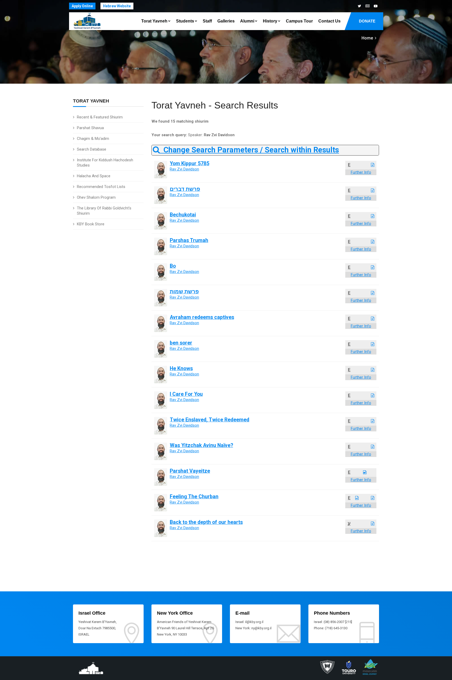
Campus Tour (299, 21)
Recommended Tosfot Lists (101, 186)
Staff (207, 21)
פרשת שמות (184, 292)
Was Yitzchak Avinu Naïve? (201, 445)
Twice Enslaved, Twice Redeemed (209, 420)
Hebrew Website (117, 6)
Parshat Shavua (90, 127)
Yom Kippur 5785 (189, 164)
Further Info (361, 172)
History (270, 21)
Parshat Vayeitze (190, 471)
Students (185, 21)
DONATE (367, 21)
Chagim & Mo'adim (93, 138)
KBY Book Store (90, 224)
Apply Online (82, 6)
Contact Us (329, 21)
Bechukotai (183, 215)
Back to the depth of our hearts (206, 522)
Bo (173, 266)
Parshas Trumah (189, 240)
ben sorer (181, 343)
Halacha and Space (93, 176)
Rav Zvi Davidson (184, 169)
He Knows (181, 368)
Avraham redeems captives (202, 317)
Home (367, 38)
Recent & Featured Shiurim (100, 117)
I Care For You (186, 394)
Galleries (226, 21)
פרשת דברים (185, 189)
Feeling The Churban (194, 497)
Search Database (91, 149)
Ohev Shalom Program (96, 197)
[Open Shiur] (372, 165)
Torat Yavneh (154, 21)
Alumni (247, 21)
